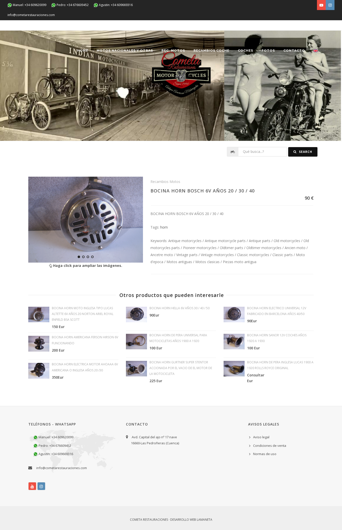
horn (164, 227)
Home (82, 50)
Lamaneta (204, 519)
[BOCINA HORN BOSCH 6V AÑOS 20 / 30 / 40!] (85, 220)
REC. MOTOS (173, 50)
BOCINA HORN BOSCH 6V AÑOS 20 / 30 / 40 (202, 191)
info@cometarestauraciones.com (31, 15)
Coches (245, 50)
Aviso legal (261, 437)
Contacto (294, 50)
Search (305, 152)
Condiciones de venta (269, 445)
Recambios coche (211, 50)
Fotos (268, 50)
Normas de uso (264, 454)
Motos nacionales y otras (125, 50)
